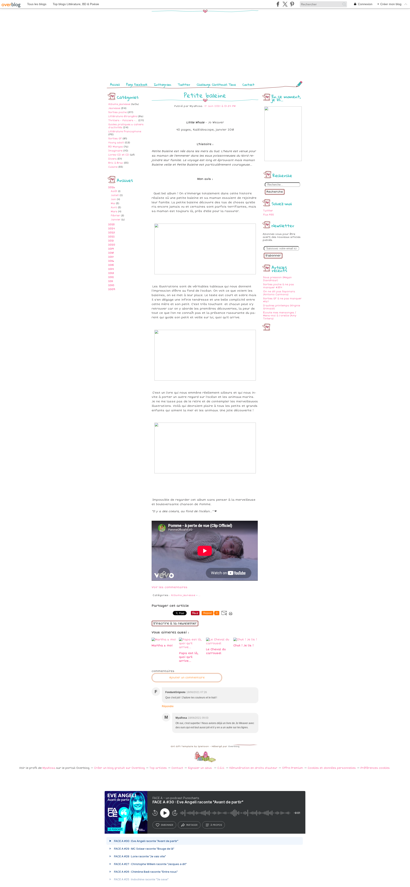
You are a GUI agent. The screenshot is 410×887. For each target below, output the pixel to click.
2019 (111, 248)
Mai (113, 203)
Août (114, 191)
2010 (111, 285)
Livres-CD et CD (118, 154)
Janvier (115, 219)
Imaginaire (115, 150)
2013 (111, 273)
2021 (111, 240)
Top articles (158, 768)
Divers (112, 158)
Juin (113, 199)
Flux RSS (268, 214)
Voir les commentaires (169, 587)
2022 (111, 236)
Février (115, 215)
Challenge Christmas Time (216, 84)
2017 (111, 257)
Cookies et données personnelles (332, 768)
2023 (111, 232)
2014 (111, 269)
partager (192, 825)
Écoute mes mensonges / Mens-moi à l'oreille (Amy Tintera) (279, 315)
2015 (111, 265)
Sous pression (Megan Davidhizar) (277, 279)
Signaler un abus (200, 768)
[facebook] (278, 4)
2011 (110, 281)
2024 (111, 228)
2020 (111, 244)
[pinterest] (292, 4)
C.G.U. (221, 768)
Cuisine (112, 167)
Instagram (162, 84)
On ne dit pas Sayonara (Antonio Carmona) (279, 293)
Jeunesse (114, 108)
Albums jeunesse (119, 104)
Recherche (274, 191)
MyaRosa (48, 768)
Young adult (116, 142)
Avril (114, 207)
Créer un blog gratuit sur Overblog (119, 768)
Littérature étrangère (122, 116)
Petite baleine (205, 95)
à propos (216, 825)
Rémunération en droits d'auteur (253, 768)
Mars (114, 211)
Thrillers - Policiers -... (122, 120)
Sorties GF (115, 138)
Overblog (233, 746)
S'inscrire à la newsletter (175, 623)
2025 (111, 224)
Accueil (115, 84)
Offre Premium (292, 768)
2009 (111, 289)
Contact (248, 84)
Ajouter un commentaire (187, 677)
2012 (111, 277)
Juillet (115, 195)
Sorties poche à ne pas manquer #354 (278, 286)
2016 (111, 261)
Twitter (184, 84)
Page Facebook (137, 84)
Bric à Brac (115, 162)
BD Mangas (115, 146)
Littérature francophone (124, 131)
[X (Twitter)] (285, 4)
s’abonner (167, 825)
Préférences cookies (375, 768)
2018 (111, 253)
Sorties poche (117, 112)
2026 (111, 187)
